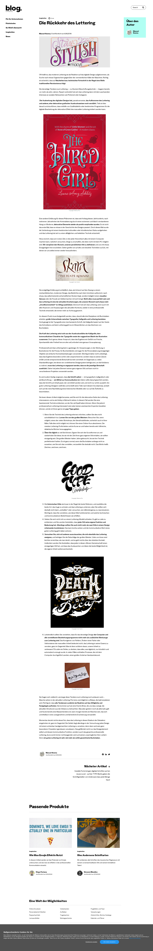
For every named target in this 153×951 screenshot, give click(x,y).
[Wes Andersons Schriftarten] (98, 833)
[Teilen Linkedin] (106, 754)
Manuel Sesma (44, 34)
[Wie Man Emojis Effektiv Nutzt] (50, 833)
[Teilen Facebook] (103, 754)
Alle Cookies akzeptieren (109, 942)
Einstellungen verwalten (91, 942)
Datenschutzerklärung (134, 938)
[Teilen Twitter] (109, 754)
